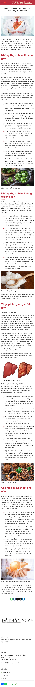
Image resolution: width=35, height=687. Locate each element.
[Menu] (2, 2)
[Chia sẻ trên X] (17, 599)
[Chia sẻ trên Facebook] (14, 599)
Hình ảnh (6, 679)
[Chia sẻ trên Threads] (20, 599)
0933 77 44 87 (5, 657)
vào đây (7, 639)
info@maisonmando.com (8, 659)
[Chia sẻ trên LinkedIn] (23, 599)
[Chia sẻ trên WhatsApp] (11, 599)
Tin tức (5, 675)
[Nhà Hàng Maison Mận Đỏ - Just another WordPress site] (17, 2)
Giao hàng (6, 672)
